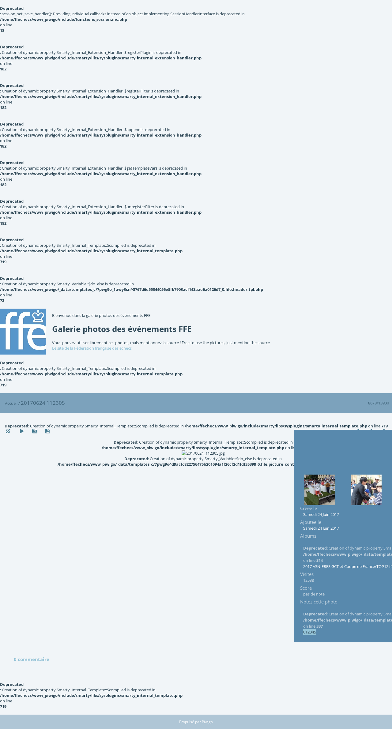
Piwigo (207, 721)
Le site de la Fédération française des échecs (92, 348)
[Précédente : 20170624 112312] (319, 490)
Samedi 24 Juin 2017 (321, 514)
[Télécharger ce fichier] (47, 431)
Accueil (11, 403)
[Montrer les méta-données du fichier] (34, 431)
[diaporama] (21, 431)
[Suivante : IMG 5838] (366, 490)
